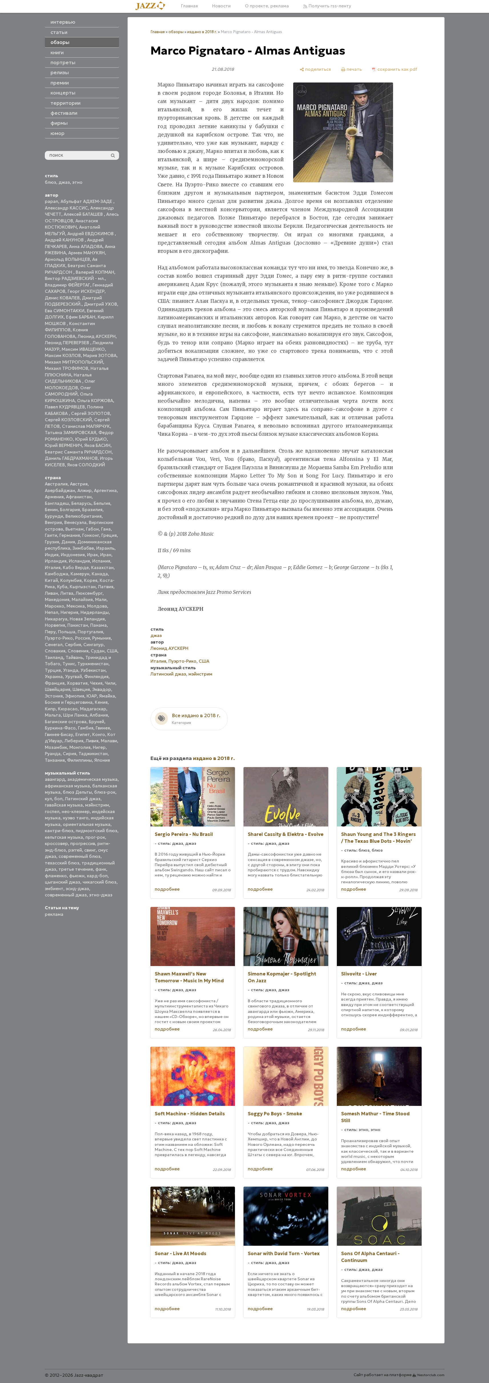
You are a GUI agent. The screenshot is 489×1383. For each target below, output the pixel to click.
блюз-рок (104, 792)
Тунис (69, 663)
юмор (58, 133)
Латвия (105, 586)
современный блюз (79, 856)
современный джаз (66, 895)
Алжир (84, 490)
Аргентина (105, 490)
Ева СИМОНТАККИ (64, 310)
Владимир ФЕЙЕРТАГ (67, 285)
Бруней (96, 721)
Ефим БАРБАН (80, 317)
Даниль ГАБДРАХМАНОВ (71, 458)
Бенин (51, 509)
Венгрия (53, 522)
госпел (52, 811)
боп (58, 798)
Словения (78, 651)
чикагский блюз (99, 882)
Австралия (56, 484)
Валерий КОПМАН (95, 272)
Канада (100, 573)
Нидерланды (95, 612)
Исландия (79, 561)
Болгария (70, 509)
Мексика (76, 606)
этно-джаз (100, 895)
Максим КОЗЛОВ (63, 355)
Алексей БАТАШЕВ (84, 214)
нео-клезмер (76, 811)
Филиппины (79, 760)
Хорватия (77, 683)
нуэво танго (75, 817)
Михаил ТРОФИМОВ (66, 368)
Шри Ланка (75, 715)
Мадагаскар (93, 708)
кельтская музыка (64, 837)
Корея (90, 580)
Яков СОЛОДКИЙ (86, 464)
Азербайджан (60, 490)
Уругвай (73, 676)
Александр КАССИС (66, 208)
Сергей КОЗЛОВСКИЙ (68, 419)
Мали (100, 599)
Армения (54, 496)
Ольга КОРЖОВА (95, 400)
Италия (53, 567)
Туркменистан (92, 663)
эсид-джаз (77, 888)
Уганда (70, 670)
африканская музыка (67, 786)
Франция (55, 683)
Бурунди (54, 516)
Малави (109, 740)
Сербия (73, 644)
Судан (97, 651)
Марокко (54, 606)
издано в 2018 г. (202, 31)
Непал (51, 612)
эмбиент (54, 888)
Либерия (74, 740)
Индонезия (73, 554)
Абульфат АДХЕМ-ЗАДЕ (87, 201)
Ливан (51, 593)
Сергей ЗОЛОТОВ (90, 413)
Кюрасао (68, 708)
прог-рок (95, 837)
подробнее (167, 889)
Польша (66, 631)
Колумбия (71, 580)
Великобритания (83, 516)
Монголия (79, 747)
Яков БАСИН (97, 445)
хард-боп (97, 875)
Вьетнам (74, 529)
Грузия (52, 542)
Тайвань (74, 657)
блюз (50, 182)
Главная (189, 6)
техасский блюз (62, 863)
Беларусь (81, 503)
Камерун (80, 573)
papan (51, 201)
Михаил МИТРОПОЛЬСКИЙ (74, 362)
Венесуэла (75, 522)
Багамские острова (65, 721)
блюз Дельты (77, 792)
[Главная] (152, 6)
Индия (52, 554)
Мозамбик (56, 747)
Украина (54, 676)
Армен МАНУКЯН (86, 252)
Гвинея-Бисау (59, 734)
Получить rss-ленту (329, 6)
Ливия (92, 740)
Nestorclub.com (430, 1375)
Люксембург (89, 593)
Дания (68, 542)
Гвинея (103, 728)
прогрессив (82, 843)
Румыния (101, 638)
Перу (50, 631)
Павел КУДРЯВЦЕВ (65, 407)
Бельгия (102, 503)
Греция (109, 535)
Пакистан (77, 625)
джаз (64, 182)
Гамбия (85, 728)
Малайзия (82, 599)
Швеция (81, 689)
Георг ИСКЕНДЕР (86, 291)
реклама (54, 914)
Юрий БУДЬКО (91, 439)
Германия (69, 535)
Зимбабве (83, 548)
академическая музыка (92, 779)
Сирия (69, 753)
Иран (105, 554)
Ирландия (56, 561)
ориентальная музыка (86, 824)
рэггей (75, 850)
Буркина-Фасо (60, 728)
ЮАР (91, 696)
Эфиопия (74, 696)
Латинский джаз (82, 798)
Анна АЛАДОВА (85, 246)
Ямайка (107, 696)
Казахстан (102, 567)
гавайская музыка (64, 805)
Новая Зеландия (87, 619)
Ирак (92, 554)
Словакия (55, 651)
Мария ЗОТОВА (99, 355)
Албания (99, 715)
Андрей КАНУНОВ (65, 240)
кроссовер (56, 843)
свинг (90, 850)
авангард (55, 779)
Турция (53, 670)
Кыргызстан (83, 586)
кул (48, 798)
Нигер (99, 747)
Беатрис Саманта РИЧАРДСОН (78, 452)
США (112, 651)
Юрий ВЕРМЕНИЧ (63, 445)
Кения (101, 702)
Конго (98, 734)
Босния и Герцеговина (68, 702)
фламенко (56, 875)
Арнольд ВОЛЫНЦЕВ (67, 259)
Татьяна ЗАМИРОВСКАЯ (70, 432)
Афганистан (79, 496)
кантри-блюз (59, 830)
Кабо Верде (76, 567)
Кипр (50, 708)
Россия (82, 638)
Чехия (96, 683)
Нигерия (69, 612)
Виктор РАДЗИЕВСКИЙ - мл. (75, 278)
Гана (106, 529)
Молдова (97, 606)
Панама (98, 625)
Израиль (105, 548)
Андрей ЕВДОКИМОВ (91, 233)
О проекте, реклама (267, 6)
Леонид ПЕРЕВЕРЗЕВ (67, 342)
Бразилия (92, 509)
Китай (51, 580)
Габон (92, 529)
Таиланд (54, 657)
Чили (110, 683)
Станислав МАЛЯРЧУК (86, 426)
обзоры (176, 31)
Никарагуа (56, 619)
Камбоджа (56, 573)
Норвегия (55, 625)
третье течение (76, 869)
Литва (66, 593)
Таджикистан (93, 753)
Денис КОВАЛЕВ (62, 298)
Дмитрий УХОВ (100, 304)
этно (77, 182)
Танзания (55, 760)
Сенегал (54, 644)
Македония (57, 599)
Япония (102, 760)
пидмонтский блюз (96, 830)
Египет (82, 734)
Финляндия (96, 676)
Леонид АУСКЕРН (97, 336)
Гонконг (90, 535)
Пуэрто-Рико (59, 638)
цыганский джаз (62, 882)
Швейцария (57, 689)
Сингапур (93, 644)
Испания (101, 561)
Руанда (53, 753)
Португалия (90, 631)
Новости (221, 6)
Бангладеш (57, 503)
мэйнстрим (97, 805)
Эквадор (101, 689)
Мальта (53, 715)
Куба (62, 586)
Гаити (51, 535)
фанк (100, 869)
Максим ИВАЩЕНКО (83, 349)
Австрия (79, 484)
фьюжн (76, 875)
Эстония (54, 696)
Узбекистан (93, 670)
